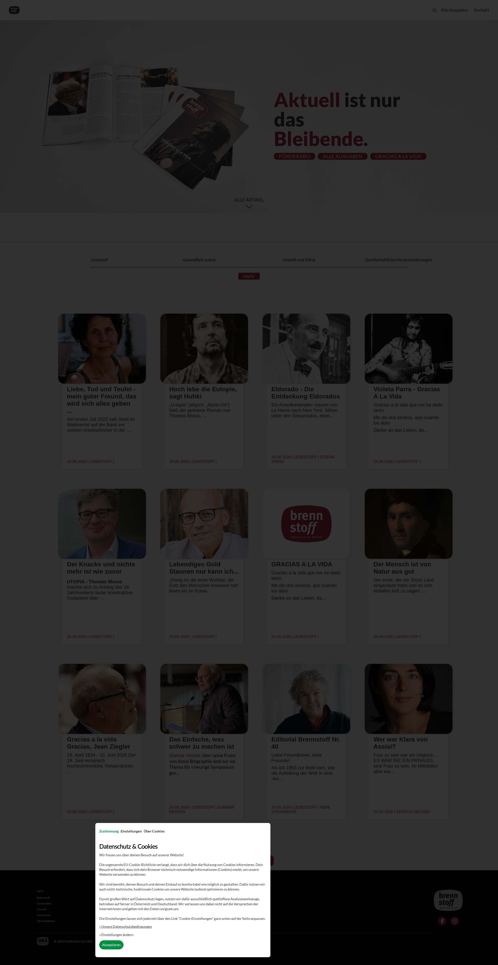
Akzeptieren (111, 945)
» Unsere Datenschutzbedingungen (125, 926)
